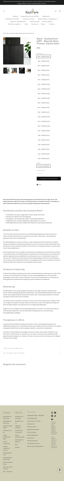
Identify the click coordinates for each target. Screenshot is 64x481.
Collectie (15, 16)
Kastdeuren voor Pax (7, 431)
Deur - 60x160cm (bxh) (44, 131)
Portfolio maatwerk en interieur (6, 448)
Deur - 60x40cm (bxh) (43, 103)
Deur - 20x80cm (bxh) (43, 56)
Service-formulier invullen (33, 421)
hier (35, 262)
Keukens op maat (28, 19)
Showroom (34, 24)
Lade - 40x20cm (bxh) (43, 135)
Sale (26, 24)
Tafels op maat (34, 21)
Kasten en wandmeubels (18, 21)
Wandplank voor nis (19, 422)
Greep (39, 163)
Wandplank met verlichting (19, 417)
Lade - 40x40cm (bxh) (43, 140)
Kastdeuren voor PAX (12, 19)
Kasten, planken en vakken (8, 463)
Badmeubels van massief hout (7, 417)
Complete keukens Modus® (7, 426)
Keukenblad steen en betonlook (7, 458)
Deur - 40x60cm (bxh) (43, 70)
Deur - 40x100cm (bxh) (44, 84)
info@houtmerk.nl (31, 426)
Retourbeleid (30, 438)
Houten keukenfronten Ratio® (6, 437)
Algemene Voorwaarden (33, 429)
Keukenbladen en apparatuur (48, 19)
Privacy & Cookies (31, 432)
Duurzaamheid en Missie (33, 443)
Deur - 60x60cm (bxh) (43, 107)
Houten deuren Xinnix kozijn (19, 431)
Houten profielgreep (43, 166)
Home (4, 33)
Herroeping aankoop (32, 440)
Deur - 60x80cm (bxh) (43, 112)
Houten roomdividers (6, 442)
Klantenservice (31, 424)
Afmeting (40, 53)
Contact (52, 24)
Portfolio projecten (14, 24)
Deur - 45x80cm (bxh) (43, 79)
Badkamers (46, 16)
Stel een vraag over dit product (14, 353)
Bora (16, 444)
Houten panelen (47, 21)
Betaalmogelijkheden (32, 435)
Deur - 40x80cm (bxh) (43, 75)
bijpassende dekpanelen (39, 305)
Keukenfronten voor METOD (30, 16)
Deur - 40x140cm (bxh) (44, 93)
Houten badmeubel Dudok (19, 436)
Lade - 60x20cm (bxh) (43, 144)
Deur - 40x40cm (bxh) (43, 65)
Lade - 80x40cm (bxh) (43, 158)
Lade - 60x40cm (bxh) (43, 149)
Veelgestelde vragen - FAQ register (35, 415)
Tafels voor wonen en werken (7, 468)
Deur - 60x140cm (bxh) (44, 126)
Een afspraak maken (32, 418)
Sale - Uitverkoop (7, 471)
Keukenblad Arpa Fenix (7, 454)
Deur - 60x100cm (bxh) (44, 117)
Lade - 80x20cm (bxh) (43, 154)
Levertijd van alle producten (13, 348)
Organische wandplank (18, 426)
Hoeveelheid (41, 170)
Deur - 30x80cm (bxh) (43, 61)
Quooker (17, 447)
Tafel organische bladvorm (19, 440)
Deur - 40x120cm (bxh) (44, 89)
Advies (43, 24)
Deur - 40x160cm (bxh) (44, 98)
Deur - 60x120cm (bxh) (44, 121)
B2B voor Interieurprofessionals (35, 446)
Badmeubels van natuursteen (7, 422)
